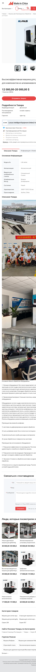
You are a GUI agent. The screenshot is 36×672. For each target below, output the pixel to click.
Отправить (20, 509)
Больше (4, 653)
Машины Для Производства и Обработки (20, 14)
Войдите (5, 142)
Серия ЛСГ (22, 622)
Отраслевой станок (9, 645)
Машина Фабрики (8, 640)
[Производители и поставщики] (18, 3)
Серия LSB (5, 622)
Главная (4, 14)
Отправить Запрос (19, 98)
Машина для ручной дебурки (11, 619)
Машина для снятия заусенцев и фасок (14, 616)
